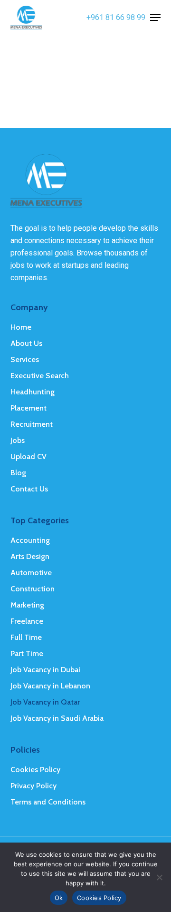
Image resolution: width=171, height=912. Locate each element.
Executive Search (39, 375)
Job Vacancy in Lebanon (50, 685)
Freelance (26, 621)
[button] (155, 17)
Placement (28, 407)
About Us (26, 343)
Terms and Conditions (48, 801)
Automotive (31, 572)
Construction (32, 588)
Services (24, 359)
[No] (159, 877)
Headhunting (32, 391)
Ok (59, 898)
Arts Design (29, 556)
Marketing (27, 604)
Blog (18, 472)
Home (20, 327)
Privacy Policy (33, 785)
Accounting (30, 540)
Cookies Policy (35, 769)
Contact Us (29, 488)
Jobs (17, 440)
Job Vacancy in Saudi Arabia (57, 718)
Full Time (26, 637)
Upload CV (28, 456)
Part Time (26, 653)
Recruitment (31, 424)
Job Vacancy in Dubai (45, 669)
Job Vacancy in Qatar (45, 701)
